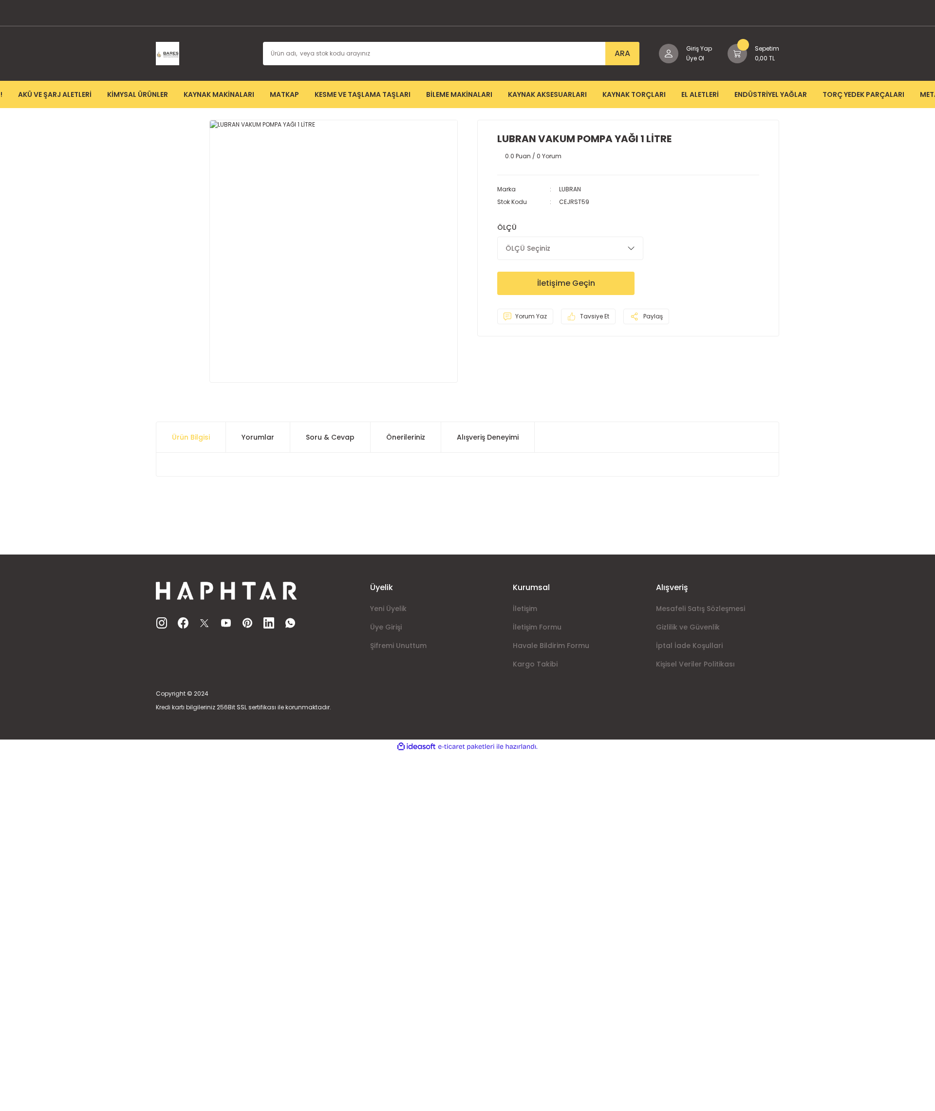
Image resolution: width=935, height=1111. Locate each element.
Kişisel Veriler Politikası (695, 664)
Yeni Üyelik (388, 608)
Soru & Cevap (330, 437)
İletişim (525, 608)
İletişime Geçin (566, 283)
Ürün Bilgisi (191, 437)
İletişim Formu (537, 627)
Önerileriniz (405, 437)
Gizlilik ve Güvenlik (688, 627)
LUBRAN (570, 189)
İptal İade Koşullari (689, 645)
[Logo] (167, 53)
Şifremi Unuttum (398, 645)
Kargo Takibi (535, 664)
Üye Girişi (386, 627)
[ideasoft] (416, 746)
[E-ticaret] (466, 746)
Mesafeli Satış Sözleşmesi (700, 608)
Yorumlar (258, 437)
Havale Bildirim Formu (551, 645)
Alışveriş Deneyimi (488, 437)
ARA (622, 53)
